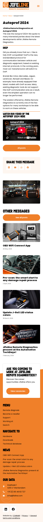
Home (5, 16)
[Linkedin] (6, 509)
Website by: (11, 515)
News (10, 16)
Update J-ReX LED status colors (18, 314)
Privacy (25, 515)
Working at (8, 421)
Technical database (12, 444)
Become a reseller (11, 414)
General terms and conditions (20, 516)
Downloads (8, 440)
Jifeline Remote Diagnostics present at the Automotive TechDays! (20, 349)
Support (6, 418)
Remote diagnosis (11, 410)
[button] (38, 6)
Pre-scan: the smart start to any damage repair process (20, 279)
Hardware (7, 436)
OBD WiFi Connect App (16, 245)
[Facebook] (13, 509)
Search (6, 425)
